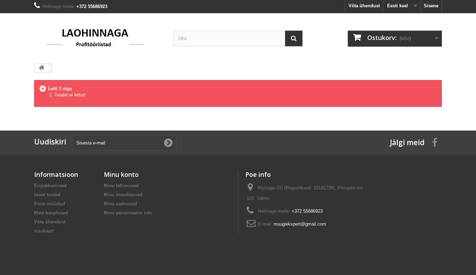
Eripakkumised (50, 185)
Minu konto (121, 174)
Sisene (431, 5)
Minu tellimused (121, 185)
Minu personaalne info (128, 212)
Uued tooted (47, 194)
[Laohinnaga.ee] (98, 35)
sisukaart (44, 231)
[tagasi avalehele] (41, 68)
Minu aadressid (120, 203)
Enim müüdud (49, 203)
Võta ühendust (364, 5)
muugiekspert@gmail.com (300, 224)
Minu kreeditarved (123, 194)
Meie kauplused (51, 212)
